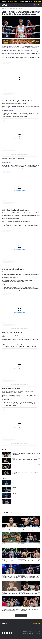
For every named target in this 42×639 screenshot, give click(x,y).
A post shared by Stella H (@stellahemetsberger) (19, 154)
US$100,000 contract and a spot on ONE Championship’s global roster (15, 168)
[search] (35, 5)
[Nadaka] (6, 482)
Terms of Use (37, 633)
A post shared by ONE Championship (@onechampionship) (19, 96)
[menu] (38, 5)
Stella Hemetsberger (12, 46)
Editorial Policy (32, 633)
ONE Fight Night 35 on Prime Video (31, 50)
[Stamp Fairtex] (6, 495)
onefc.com (11, 110)
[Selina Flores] (6, 489)
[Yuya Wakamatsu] (6, 501)
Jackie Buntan (14, 53)
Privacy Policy (25, 633)
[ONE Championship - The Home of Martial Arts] (4, 5)
